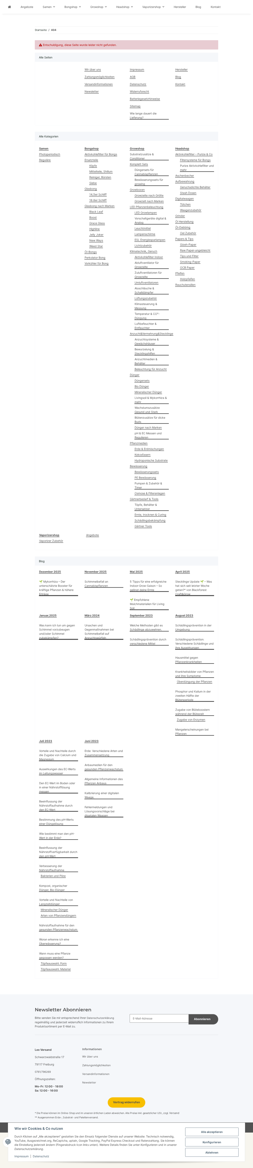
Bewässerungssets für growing (149, 182)
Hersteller (180, 7)
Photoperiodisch (49, 154)
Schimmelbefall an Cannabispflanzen (96, 583)
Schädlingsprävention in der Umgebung (193, 627)
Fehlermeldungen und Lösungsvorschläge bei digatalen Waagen (99, 811)
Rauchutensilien (185, 284)
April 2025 (182, 571)
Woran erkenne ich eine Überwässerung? (54, 941)
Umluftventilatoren (146, 282)
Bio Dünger (142, 386)
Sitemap (135, 106)
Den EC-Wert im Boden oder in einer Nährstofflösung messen (57, 787)
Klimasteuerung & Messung (146, 306)
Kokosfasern (142, 454)
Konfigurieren (212, 1142)
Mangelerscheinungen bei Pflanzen (192, 731)
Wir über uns (93, 69)
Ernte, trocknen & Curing (150, 514)
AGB (132, 76)
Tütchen (185, 204)
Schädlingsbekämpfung (150, 520)
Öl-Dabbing (182, 227)
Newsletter (92, 91)
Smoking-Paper (190, 261)
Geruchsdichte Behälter (195, 187)
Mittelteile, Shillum (100, 171)
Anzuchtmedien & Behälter (146, 361)
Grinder (180, 215)
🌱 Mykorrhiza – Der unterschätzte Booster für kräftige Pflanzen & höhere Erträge (56, 588)
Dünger (134, 374)
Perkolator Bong (95, 257)
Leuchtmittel (143, 228)
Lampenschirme (145, 234)
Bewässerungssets (147, 471)
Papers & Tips (184, 238)
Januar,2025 (48, 615)
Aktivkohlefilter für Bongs (101, 154)
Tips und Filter (189, 256)
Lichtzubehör (143, 245)
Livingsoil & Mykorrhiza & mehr (151, 400)
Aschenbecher (184, 175)
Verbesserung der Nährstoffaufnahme (51, 868)
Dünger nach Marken (148, 427)
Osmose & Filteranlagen (150, 493)
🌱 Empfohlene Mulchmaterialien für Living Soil (147, 604)
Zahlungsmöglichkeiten (99, 76)
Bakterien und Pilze (53, 875)
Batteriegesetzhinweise (145, 98)
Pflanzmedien (138, 443)
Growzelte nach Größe (149, 195)
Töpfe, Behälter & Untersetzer (146, 507)
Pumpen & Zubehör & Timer (148, 485)
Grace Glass (97, 223)
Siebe (93, 183)
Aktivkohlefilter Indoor (149, 257)
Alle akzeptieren (212, 1132)
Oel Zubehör (188, 233)
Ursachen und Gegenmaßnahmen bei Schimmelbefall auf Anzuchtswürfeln (99, 631)
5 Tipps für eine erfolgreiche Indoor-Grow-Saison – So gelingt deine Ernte (148, 586)
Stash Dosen (188, 192)
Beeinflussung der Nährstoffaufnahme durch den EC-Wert (56, 805)
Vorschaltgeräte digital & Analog (150, 220)
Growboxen (137, 189)
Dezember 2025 (50, 571)
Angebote (92, 535)
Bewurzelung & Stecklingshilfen (145, 351)
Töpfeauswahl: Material (56, 969)
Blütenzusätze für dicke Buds (150, 419)
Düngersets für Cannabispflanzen (146, 172)
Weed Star (96, 246)
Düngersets (142, 380)
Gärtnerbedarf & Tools (144, 499)
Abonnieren (202, 1019)
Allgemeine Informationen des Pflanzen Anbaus (104, 781)
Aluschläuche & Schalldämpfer (144, 290)
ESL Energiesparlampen (150, 239)
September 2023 (141, 615)
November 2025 (96, 571)
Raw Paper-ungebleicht (195, 250)
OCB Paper (187, 267)
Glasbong (91, 188)
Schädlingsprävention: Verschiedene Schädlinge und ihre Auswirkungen (194, 643)
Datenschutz (41, 1156)
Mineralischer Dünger (148, 392)
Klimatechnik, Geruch (143, 251)
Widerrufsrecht (139, 91)
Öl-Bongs (91, 251)
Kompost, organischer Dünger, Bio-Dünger (53, 888)
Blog (198, 7)
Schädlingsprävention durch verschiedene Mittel (148, 641)
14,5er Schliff (98, 194)
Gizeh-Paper (188, 244)
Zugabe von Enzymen (191, 719)
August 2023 (184, 615)
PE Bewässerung (145, 477)
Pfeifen (179, 273)
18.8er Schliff (98, 200)
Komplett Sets (139, 164)
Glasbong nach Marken (99, 206)
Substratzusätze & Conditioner (142, 156)
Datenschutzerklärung (100, 1017)
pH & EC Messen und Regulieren (148, 435)
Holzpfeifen (187, 279)
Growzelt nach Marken (149, 201)
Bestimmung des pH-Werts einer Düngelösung (56, 821)
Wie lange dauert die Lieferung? (143, 115)
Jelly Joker (96, 234)
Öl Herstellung (184, 221)
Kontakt (216, 7)
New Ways (96, 240)
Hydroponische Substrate (151, 460)
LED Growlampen (146, 212)
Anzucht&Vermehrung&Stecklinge (151, 333)
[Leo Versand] (9, 7)
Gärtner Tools (143, 526)
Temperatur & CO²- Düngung (147, 316)
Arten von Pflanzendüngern (58, 915)
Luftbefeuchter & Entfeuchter (146, 326)
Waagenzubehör (190, 210)
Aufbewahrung (184, 181)
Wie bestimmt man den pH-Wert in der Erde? (57, 835)
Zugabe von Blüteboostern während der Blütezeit (192, 711)
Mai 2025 (136, 571)
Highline (94, 229)
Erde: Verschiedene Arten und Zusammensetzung (104, 753)
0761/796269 (43, 1071)
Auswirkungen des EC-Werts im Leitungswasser (57, 771)
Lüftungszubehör (146, 298)
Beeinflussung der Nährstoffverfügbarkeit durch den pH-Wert (58, 852)
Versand (174, 1113)
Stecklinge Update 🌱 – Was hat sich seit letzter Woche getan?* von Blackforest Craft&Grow (193, 588)
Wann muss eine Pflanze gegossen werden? (54, 955)
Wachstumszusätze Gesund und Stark (147, 409)
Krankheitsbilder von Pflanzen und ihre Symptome (194, 673)
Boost (93, 217)
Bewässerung (138, 466)
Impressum (21, 1156)
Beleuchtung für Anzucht (151, 369)
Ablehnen (211, 1152)
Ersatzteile (91, 160)
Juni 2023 (91, 741)
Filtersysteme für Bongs (195, 160)
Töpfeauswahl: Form (54, 963)
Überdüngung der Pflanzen (194, 681)
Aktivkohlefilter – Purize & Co (193, 154)
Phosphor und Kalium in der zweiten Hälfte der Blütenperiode (193, 695)
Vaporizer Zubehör (51, 540)
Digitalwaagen (184, 198)
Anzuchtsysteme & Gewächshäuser (147, 341)
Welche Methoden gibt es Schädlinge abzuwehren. (146, 627)
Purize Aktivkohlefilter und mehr (197, 167)
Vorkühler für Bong (97, 263)
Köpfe (93, 165)
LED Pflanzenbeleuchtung (146, 207)
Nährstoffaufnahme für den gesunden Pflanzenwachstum (58, 927)
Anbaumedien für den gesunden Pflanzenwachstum (104, 767)
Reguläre (45, 160)
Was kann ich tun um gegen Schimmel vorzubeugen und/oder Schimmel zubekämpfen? (57, 631)
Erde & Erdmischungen (149, 449)
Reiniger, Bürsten (100, 177)
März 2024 (92, 615)
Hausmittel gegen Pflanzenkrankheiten (188, 659)
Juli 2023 (45, 741)
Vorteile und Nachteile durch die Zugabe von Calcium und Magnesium (57, 755)
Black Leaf (96, 211)
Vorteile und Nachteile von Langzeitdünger (56, 902)
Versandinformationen (99, 84)
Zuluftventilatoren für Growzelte (148, 274)
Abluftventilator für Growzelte (147, 265)
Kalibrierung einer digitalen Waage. (102, 795)
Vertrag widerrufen (126, 1102)
